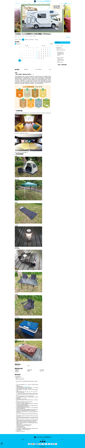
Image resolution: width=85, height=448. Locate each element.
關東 (23, 35)
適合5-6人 (26, 35)
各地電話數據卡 (48, 3)
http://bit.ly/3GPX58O (26, 386)
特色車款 (30, 35)
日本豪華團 (34, 3)
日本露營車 (28, 3)
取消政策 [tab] (62, 45)
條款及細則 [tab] (57, 45)
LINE (62, 439)
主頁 (59, 3)
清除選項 (51, 43)
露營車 (16, 35)
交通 (38, 3)
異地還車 (34, 35)
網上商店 (43, 3)
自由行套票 (23, 3)
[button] (15, 18)
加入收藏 (68, 37)
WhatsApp (43, 439)
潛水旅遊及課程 (17, 3)
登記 (64, 3)
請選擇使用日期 (18, 43)
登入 (62, 3)
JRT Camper (20, 35)
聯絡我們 (23, 439)
